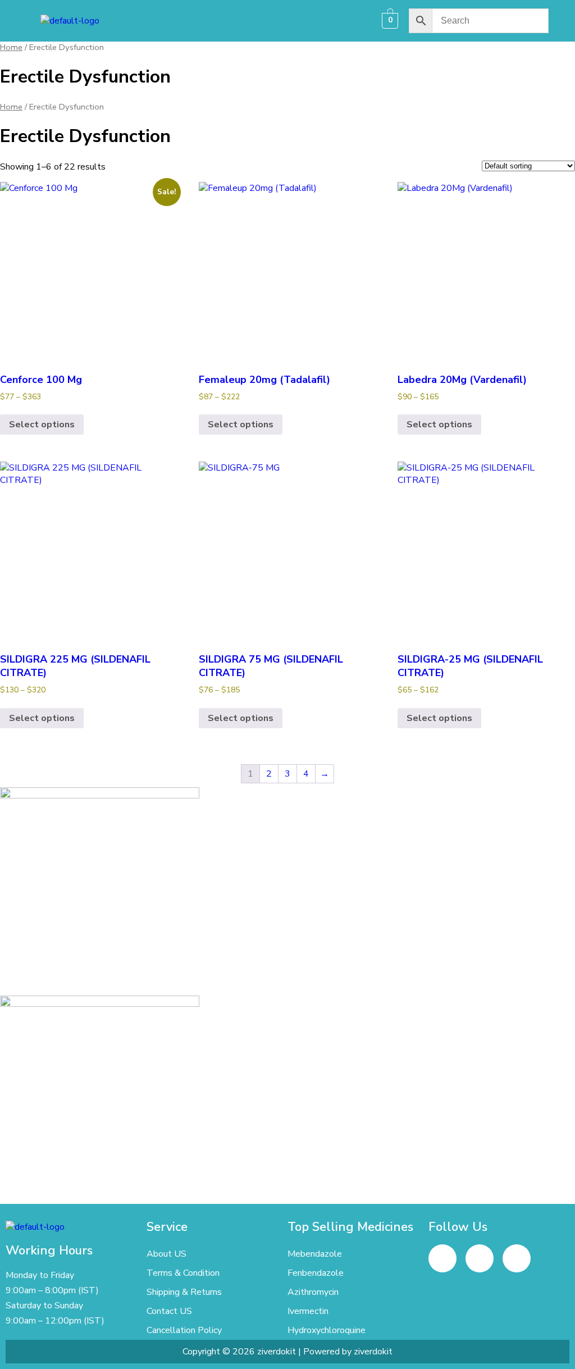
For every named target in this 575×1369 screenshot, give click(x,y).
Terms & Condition (183, 1273)
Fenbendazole (316, 1273)
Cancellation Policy (184, 1330)
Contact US (169, 1311)
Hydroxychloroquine (327, 1330)
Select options (42, 424)
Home (11, 47)
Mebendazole (315, 1254)
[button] (251, 21)
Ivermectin (308, 1311)
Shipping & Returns (184, 1292)
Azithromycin (313, 1292)
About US (166, 1254)
